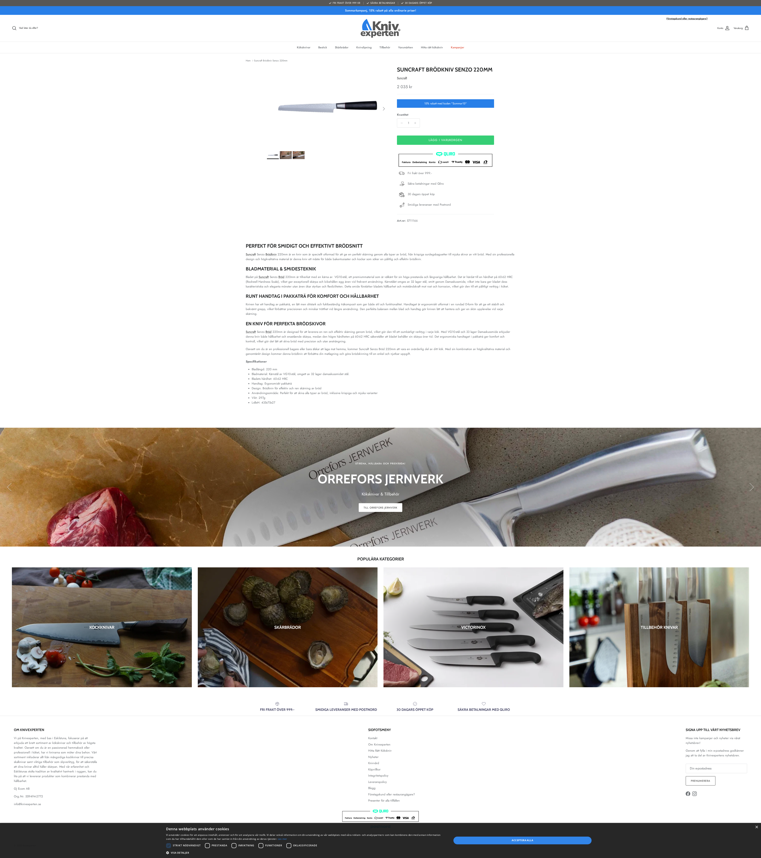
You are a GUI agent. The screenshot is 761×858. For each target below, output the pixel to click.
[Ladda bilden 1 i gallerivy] (327, 106)
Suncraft (402, 78)
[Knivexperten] (380, 28)
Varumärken (405, 47)
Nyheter (373, 757)
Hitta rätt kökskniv (432, 47)
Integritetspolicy (378, 775)
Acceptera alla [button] (522, 840)
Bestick (322, 47)
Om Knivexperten (379, 744)
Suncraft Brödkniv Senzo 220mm (270, 60)
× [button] (756, 827)
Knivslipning (364, 47)
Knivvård (373, 763)
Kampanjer (457, 47)
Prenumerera (700, 781)
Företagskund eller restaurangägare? (687, 18)
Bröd (281, 277)
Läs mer (282, 839)
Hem (248, 60)
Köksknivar (303, 47)
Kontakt (372, 738)
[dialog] (380, 840)
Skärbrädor (341, 47)
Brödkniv (271, 254)
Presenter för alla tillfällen (384, 800)
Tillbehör (385, 47)
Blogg (372, 788)
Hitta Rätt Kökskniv (380, 750)
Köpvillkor (374, 769)
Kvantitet (402, 115)
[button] (305, 852)
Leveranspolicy (377, 782)
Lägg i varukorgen (445, 140)
